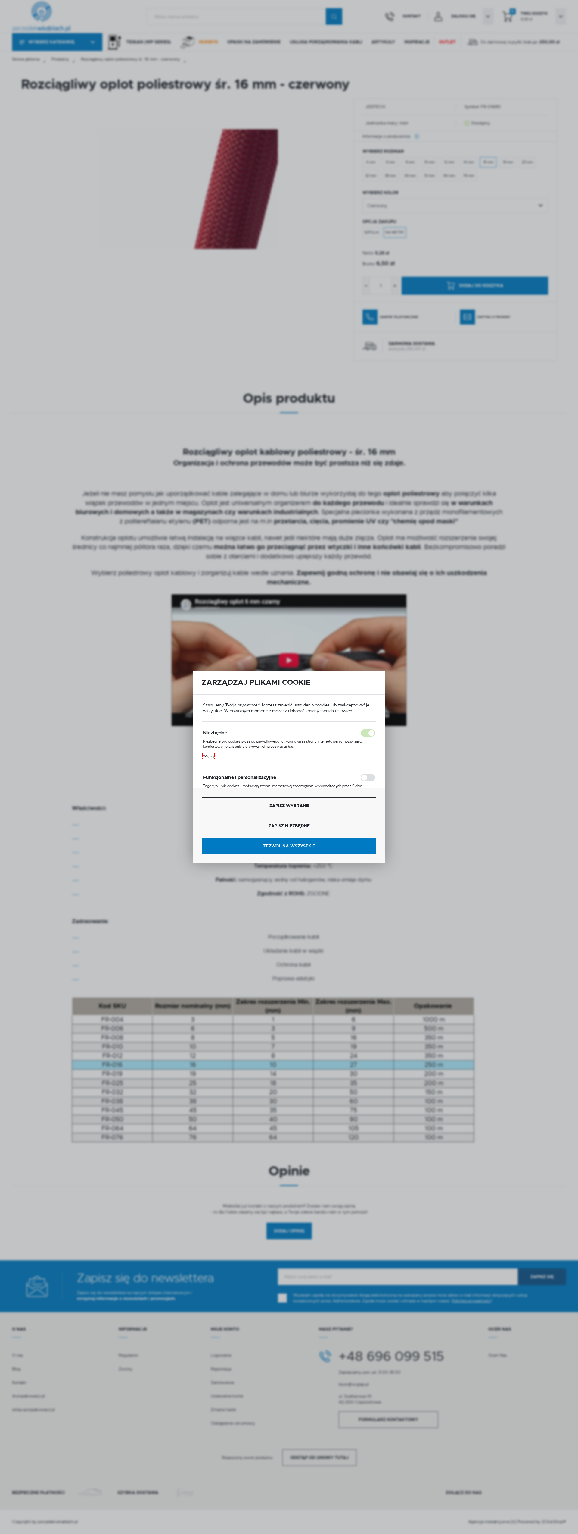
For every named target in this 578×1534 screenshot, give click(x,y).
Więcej (208, 756)
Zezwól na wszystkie (289, 846)
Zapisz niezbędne (289, 825)
